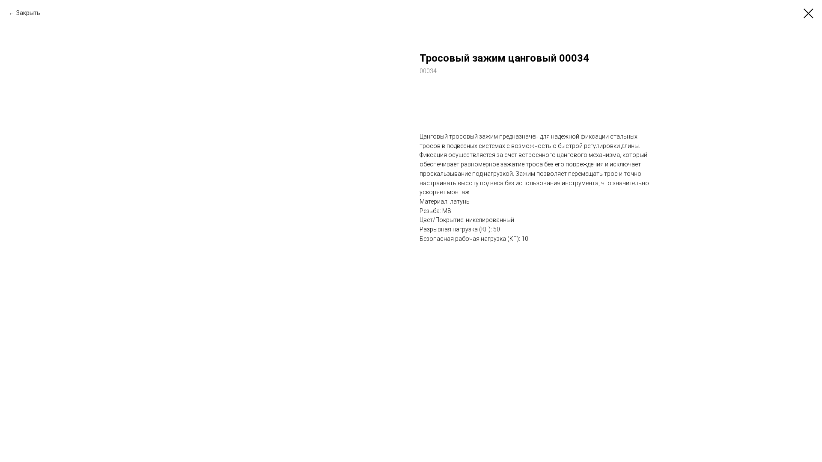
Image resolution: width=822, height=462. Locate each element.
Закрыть (28, 12)
